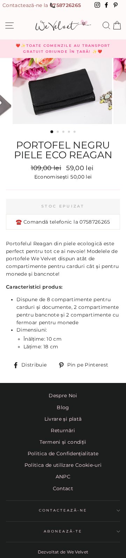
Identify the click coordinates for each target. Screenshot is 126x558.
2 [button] (58, 132)
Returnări (63, 430)
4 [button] (69, 132)
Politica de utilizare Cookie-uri (63, 465)
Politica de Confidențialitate (63, 453)
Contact (63, 488)
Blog (63, 407)
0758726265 (65, 5)
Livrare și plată (63, 419)
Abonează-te (63, 531)
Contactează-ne (63, 510)
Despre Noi (63, 395)
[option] (63, 49)
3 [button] (64, 132)
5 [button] (75, 132)
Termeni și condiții (63, 442)
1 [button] (52, 132)
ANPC (63, 476)
